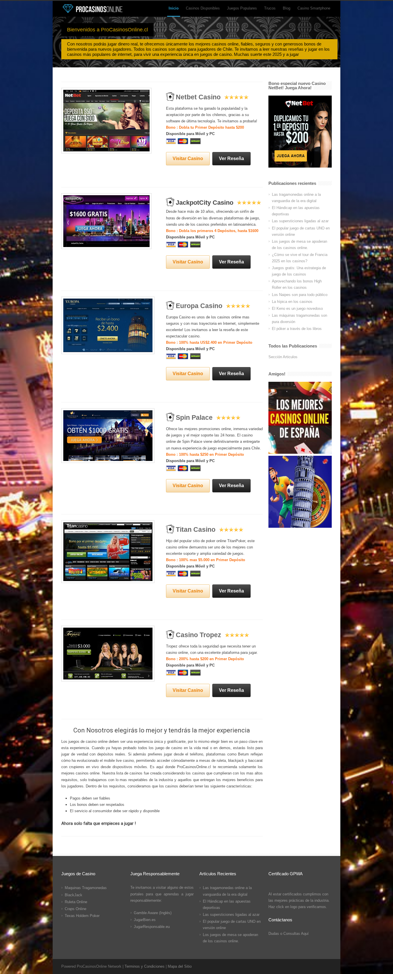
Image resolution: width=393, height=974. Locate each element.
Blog (286, 8)
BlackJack (73, 895)
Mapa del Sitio (180, 966)
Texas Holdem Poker (82, 916)
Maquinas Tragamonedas (86, 888)
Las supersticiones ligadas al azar (300, 221)
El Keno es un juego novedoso (297, 308)
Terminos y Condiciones (145, 966)
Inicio (174, 8)
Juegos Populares (242, 8)
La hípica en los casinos (292, 301)
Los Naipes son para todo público (299, 295)
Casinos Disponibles (203, 8)
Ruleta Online (76, 902)
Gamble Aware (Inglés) (152, 913)
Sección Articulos (282, 357)
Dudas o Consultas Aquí (288, 933)
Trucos (270, 8)
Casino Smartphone (313, 8)
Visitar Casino (188, 158)
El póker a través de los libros (297, 328)
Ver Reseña (231, 158)
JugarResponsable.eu (152, 926)
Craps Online (75, 909)
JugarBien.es (145, 920)
